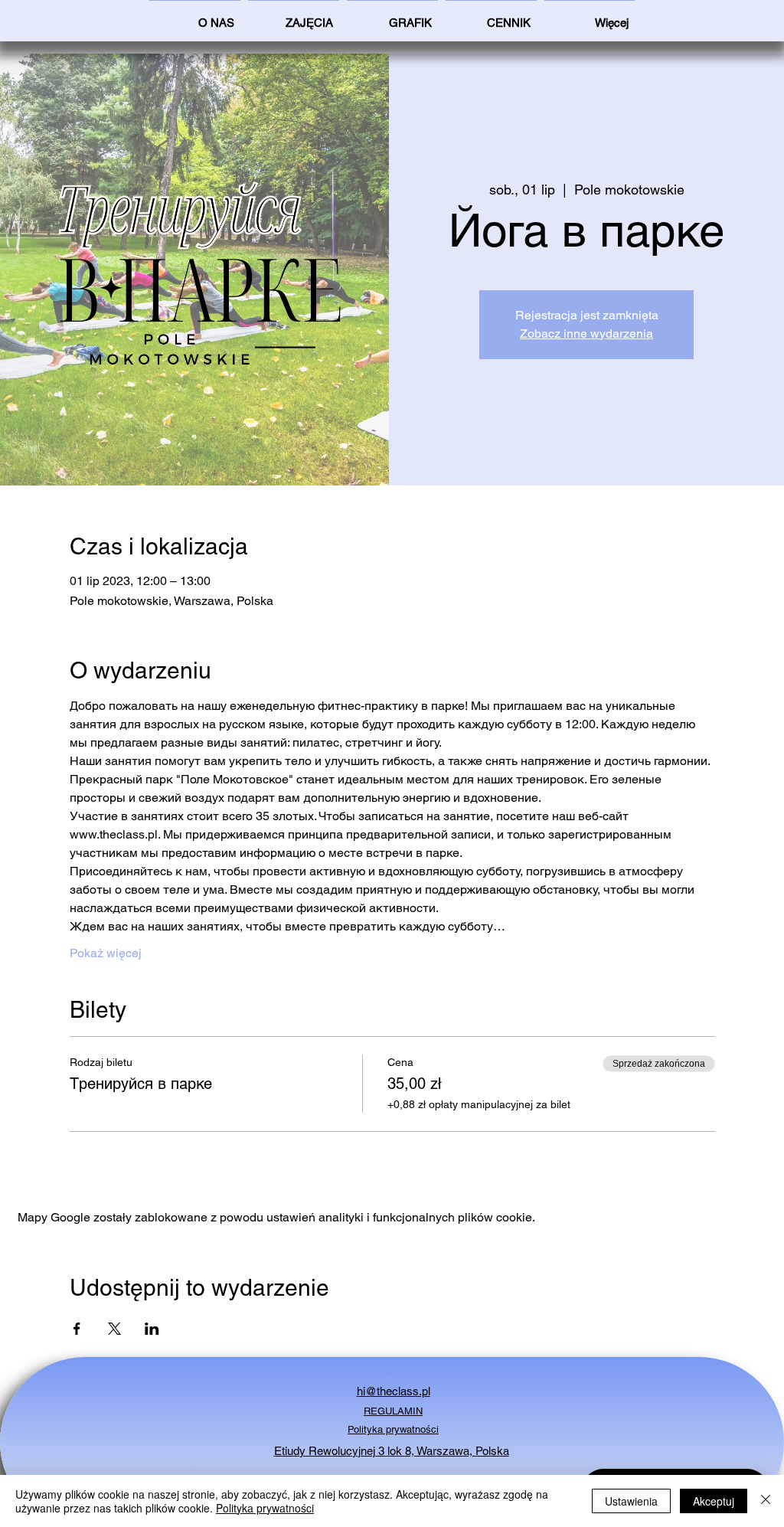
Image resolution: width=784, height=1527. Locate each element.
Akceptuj (713, 1501)
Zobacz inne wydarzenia (586, 333)
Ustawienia (631, 1501)
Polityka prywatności (265, 1508)
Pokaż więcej (106, 953)
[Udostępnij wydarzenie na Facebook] (77, 1329)
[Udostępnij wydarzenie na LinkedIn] (152, 1329)
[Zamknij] (765, 1501)
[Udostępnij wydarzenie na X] (114, 1329)
